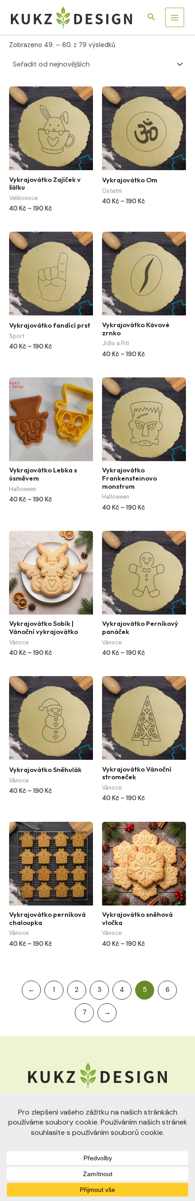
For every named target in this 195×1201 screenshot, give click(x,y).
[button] (151, 17)
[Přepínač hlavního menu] (174, 17)
